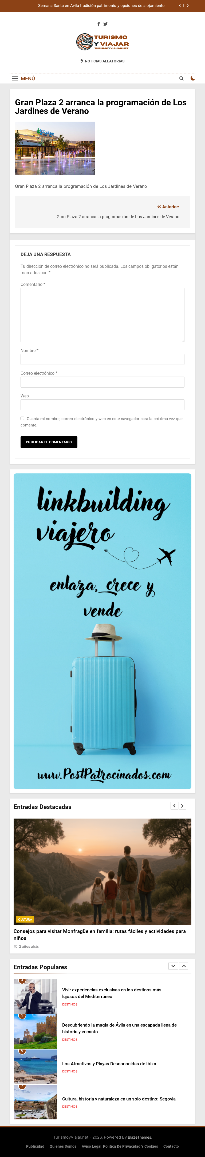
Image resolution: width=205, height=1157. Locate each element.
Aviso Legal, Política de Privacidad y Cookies (120, 1146)
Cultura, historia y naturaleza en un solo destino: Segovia (119, 1099)
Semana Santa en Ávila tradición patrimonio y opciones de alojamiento (101, 6)
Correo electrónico (39, 373)
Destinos (69, 1004)
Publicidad (35, 1146)
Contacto (171, 1146)
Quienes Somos (63, 1146)
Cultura (25, 919)
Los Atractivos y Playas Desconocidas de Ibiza (109, 1063)
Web (25, 395)
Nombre (29, 350)
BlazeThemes (139, 1137)
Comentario (33, 284)
